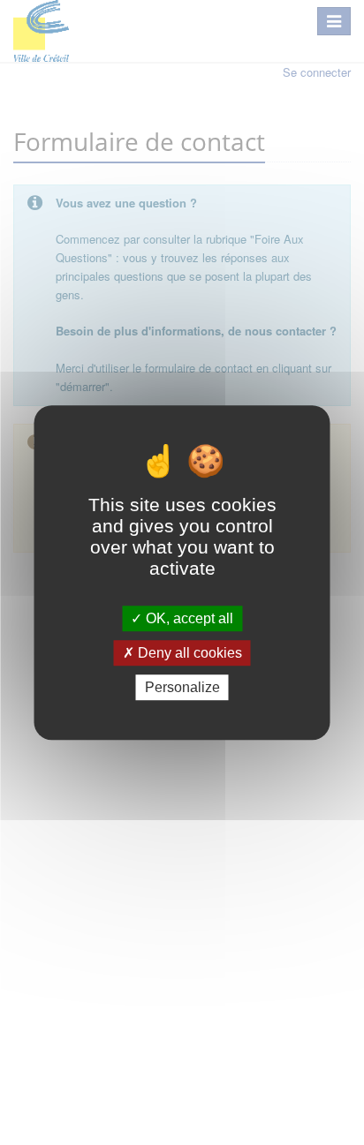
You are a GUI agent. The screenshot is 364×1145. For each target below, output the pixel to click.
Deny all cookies (188, 652)
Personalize (182, 687)
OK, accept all (187, 618)
